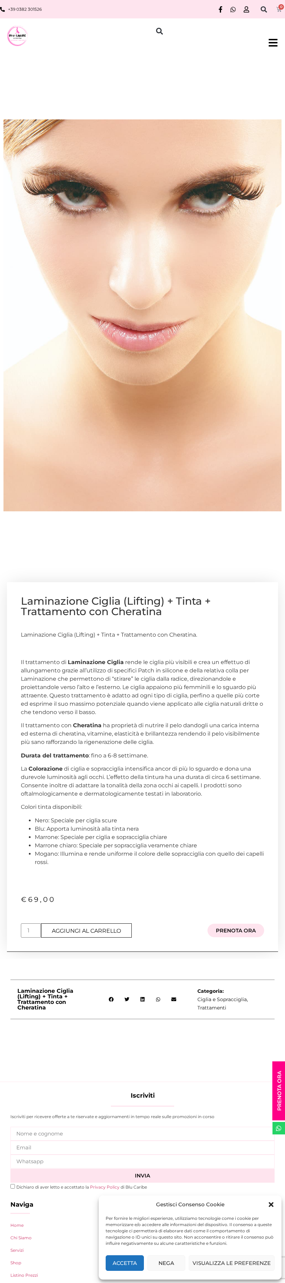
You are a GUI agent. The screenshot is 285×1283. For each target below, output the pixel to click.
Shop (15, 1262)
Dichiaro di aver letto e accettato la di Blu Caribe (81, 1186)
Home (17, 1225)
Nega (166, 1263)
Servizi (17, 1250)
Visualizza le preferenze (232, 1263)
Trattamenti (211, 1008)
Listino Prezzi (24, 1275)
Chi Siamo (21, 1237)
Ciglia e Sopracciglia (222, 999)
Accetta (125, 1263)
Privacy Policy (105, 1186)
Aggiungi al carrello (86, 931)
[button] (271, 1204)
